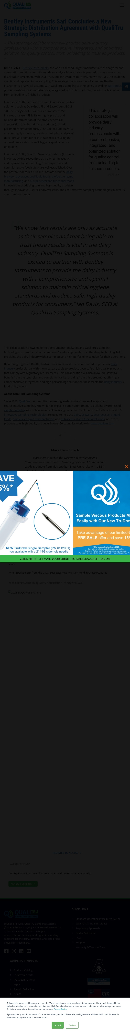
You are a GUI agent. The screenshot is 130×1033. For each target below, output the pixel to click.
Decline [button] (72, 1025)
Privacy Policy (60, 1009)
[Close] (127, 466)
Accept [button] (58, 1025)
